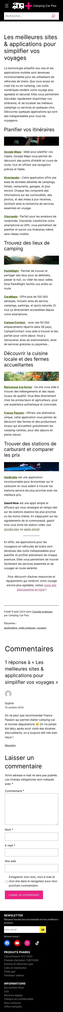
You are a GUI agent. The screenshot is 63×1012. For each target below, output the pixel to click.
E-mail (10, 845)
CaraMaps (10, 296)
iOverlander (12, 177)
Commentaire (14, 791)
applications (10, 627)
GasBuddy (10, 477)
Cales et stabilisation (15, 967)
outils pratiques (27, 627)
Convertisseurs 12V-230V (18, 956)
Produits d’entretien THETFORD (21, 960)
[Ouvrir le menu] (6, 5)
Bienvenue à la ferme (18, 387)
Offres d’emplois (13, 1006)
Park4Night (11, 271)
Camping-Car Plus (44, 5)
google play (11, 529)
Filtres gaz (9, 971)
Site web (10, 861)
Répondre (10, 745)
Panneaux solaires (14, 975)
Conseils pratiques (42, 611)
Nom (9, 829)
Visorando (11, 216)
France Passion (14, 413)
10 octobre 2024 (14, 707)
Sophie (9, 703)
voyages (41, 627)
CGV (6, 991)
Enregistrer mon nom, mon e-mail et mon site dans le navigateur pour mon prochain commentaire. (33, 881)
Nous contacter (12, 1002)
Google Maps (12, 151)
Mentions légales (13, 995)
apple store (31, 529)
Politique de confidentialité (18, 998)
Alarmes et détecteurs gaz (18, 963)
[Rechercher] (53, 16)
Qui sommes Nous (14, 987)
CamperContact (14, 322)
